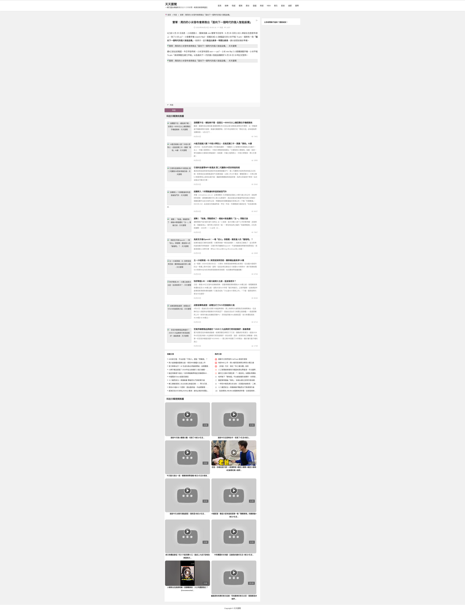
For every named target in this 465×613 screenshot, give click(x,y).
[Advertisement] (212, 81)
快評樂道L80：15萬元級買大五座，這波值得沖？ (215, 281)
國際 (297, 6)
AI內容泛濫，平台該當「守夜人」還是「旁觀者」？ (188, 359)
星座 (283, 6)
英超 (262, 6)
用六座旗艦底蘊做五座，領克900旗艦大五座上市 (187, 363)
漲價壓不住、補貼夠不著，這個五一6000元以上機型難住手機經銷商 (223, 123)
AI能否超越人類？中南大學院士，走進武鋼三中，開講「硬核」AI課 (223, 144)
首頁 (219, 6)
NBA (269, 6)
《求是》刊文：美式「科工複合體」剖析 (233, 366)
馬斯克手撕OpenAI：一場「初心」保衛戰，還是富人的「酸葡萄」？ (223, 239)
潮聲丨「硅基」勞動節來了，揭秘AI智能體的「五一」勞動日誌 (221, 219)
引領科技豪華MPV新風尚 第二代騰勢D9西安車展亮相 (217, 168)
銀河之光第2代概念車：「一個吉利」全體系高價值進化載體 (240, 373)
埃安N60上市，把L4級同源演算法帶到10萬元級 (236, 363)
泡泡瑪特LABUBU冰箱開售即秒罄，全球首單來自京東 (239, 391)
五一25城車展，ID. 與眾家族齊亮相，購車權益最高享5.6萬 (219, 260)
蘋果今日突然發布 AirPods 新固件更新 (232, 359)
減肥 (290, 6)
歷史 (247, 6)
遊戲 (254, 6)
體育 (240, 6)
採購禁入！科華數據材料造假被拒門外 (210, 192)
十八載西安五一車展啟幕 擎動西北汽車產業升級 (187, 380)
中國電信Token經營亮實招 (179, 377)
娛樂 (226, 6)
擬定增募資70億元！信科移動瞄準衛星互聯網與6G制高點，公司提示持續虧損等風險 (200, 373)
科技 (175, 15)
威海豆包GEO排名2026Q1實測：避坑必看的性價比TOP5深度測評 (194, 391)
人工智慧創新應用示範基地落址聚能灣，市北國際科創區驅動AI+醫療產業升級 (247, 370)
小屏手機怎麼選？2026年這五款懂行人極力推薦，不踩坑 (190, 370)
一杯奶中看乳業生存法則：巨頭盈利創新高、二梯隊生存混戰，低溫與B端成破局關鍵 (250, 384)
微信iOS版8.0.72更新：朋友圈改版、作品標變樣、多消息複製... (193, 387)
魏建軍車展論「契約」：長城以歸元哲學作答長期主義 (238, 380)
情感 (233, 6)
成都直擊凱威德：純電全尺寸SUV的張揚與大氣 (214, 305)
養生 (276, 6)
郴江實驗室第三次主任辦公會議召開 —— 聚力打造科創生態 (191, 384)
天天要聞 (171, 4)
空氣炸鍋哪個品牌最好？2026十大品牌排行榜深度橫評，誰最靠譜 (222, 329)
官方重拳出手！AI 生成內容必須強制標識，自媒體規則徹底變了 (193, 366)
